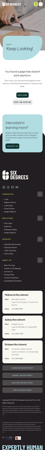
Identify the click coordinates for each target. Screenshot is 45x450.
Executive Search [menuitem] (10, 247)
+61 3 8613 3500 (17, 309)
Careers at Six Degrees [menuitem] (12, 268)
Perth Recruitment (22, 390)
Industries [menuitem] (7, 226)
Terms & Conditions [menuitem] (11, 278)
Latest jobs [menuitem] (8, 205)
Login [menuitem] (6, 199)
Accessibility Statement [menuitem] (13, 281)
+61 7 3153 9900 (17, 358)
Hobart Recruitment (22, 375)
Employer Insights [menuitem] (10, 229)
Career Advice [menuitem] (9, 208)
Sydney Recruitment (15, 319)
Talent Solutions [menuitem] (10, 250)
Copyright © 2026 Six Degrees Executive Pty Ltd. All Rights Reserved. (21, 401)
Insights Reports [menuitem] (10, 212)
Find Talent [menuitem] (8, 223)
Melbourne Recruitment (16, 294)
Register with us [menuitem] (10, 202)
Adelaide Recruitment (22, 383)
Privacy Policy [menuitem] (9, 275)
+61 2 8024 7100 (17, 334)
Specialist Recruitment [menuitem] (12, 244)
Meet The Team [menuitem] (9, 265)
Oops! (9, 44)
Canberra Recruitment (22, 368)
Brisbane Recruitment (16, 344)
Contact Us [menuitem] (8, 271)
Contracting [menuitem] (8, 254)
